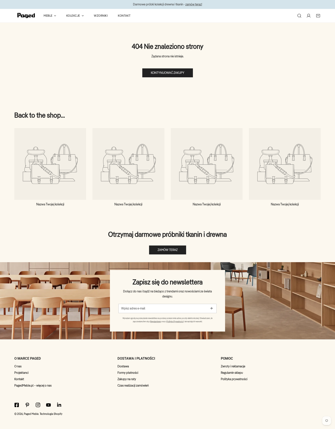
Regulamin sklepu (232, 373)
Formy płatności (127, 373)
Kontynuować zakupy (167, 73)
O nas (18, 366)
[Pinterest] (27, 405)
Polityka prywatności (234, 379)
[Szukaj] (299, 15)
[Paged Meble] (26, 16)
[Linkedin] (59, 405)
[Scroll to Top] (327, 408)
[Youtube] (48, 405)
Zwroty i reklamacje (233, 366)
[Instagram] (38, 405)
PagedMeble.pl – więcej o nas (33, 385)
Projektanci (21, 373)
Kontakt (19, 379)
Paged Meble (31, 414)
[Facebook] (16, 405)
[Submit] (211, 308)
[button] (318, 15)
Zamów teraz (168, 250)
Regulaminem (155, 321)
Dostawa (123, 366)
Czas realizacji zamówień (133, 385)
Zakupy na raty (126, 379)
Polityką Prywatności (175, 321)
